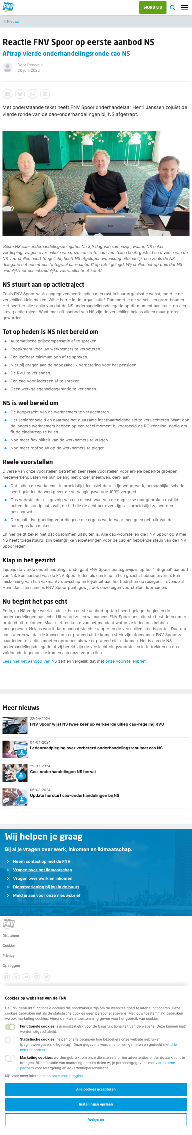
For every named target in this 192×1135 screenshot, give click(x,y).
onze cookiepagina (67, 1076)
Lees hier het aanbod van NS (30, 661)
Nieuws (13, 21)
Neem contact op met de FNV (41, 861)
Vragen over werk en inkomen (42, 878)
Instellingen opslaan (96, 1104)
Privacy (8, 955)
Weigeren (96, 1119)
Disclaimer (10, 935)
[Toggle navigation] (184, 7)
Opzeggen (11, 965)
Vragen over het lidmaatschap (42, 869)
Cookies (9, 945)
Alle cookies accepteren (96, 1089)
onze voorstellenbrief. (126, 661)
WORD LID (153, 7)
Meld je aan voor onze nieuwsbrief (46, 895)
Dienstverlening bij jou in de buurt (46, 886)
